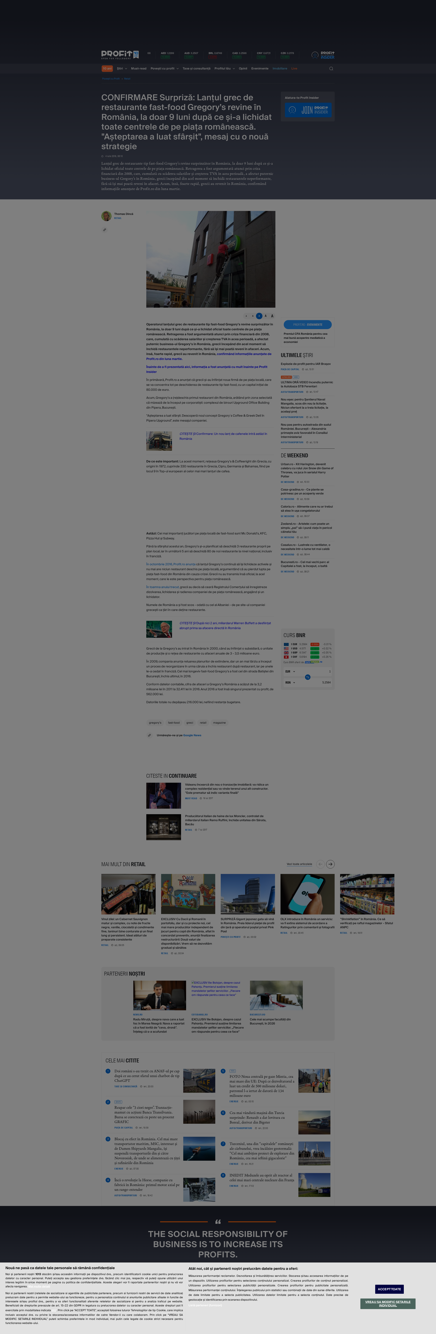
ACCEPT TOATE (389, 1289)
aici (54, 1310)
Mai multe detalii (39, 1286)
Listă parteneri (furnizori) (205, 1305)
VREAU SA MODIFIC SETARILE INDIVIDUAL (388, 1303)
